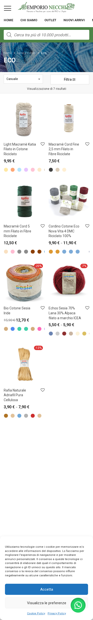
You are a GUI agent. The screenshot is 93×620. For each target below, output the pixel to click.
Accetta (46, 589)
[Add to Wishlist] (42, 144)
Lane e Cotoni (26, 53)
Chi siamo (28, 20)
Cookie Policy (36, 613)
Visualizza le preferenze (46, 603)
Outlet (50, 20)
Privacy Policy (57, 613)
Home (8, 20)
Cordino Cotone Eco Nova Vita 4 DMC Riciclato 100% (64, 231)
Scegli (5, 162)
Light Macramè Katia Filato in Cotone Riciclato (20, 149)
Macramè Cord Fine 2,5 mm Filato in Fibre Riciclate (64, 149)
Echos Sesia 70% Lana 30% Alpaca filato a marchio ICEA (65, 313)
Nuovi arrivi (74, 20)
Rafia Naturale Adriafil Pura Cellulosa (15, 395)
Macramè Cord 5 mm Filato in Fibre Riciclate (17, 231)
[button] (78, 605)
